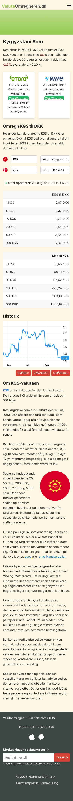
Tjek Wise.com (54, 98)
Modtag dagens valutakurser (24, 749)
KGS (6, 390)
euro (28, 556)
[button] (69, 6)
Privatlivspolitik (27, 783)
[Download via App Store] (32, 737)
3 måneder (41, 372)
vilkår (57, 763)
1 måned (23, 372)
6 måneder (60, 372)
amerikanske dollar (52, 556)
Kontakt (45, 783)
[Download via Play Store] (41, 737)
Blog (55, 783)
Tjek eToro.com (18, 98)
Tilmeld (62, 757)
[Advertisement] (36, 22)
